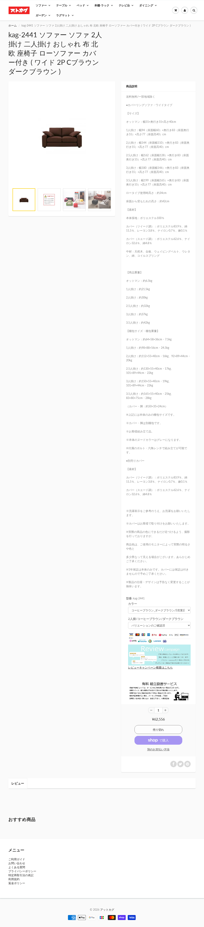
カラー (132, 603)
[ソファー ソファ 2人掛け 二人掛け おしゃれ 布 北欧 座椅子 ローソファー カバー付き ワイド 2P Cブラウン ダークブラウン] (61, 135)
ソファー (41, 5)
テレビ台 (124, 5)
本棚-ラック (101, 5)
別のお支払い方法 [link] (158, 749)
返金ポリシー (16, 883)
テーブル (61, 5)
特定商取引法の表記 (20, 875)
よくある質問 (16, 867)
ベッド (81, 5)
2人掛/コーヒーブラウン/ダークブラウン (155, 619)
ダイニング (146, 5)
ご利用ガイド (16, 859)
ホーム (12, 25)
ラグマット (63, 15)
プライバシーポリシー (22, 871)
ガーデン (41, 15)
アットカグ (107, 909)
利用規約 (14, 879)
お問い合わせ (16, 863)
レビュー (17, 783)
